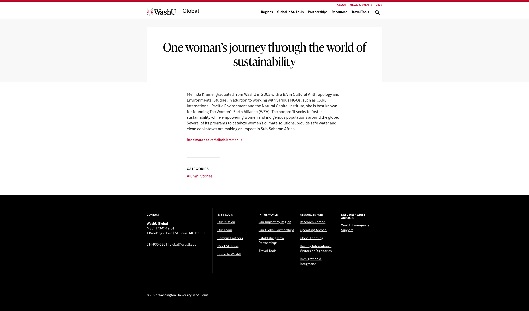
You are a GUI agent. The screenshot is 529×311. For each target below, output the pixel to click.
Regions (267, 12)
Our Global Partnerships (276, 230)
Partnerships (318, 12)
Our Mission (226, 222)
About (342, 5)
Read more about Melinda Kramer (212, 140)
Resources (339, 12)
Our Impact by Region (275, 222)
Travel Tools (360, 12)
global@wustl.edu (183, 244)
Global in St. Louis (290, 12)
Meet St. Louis (227, 246)
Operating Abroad (313, 230)
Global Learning (311, 238)
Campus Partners (230, 238)
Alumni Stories (200, 177)
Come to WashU (229, 254)
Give (379, 5)
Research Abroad (312, 222)
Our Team (224, 230)
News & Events (361, 5)
